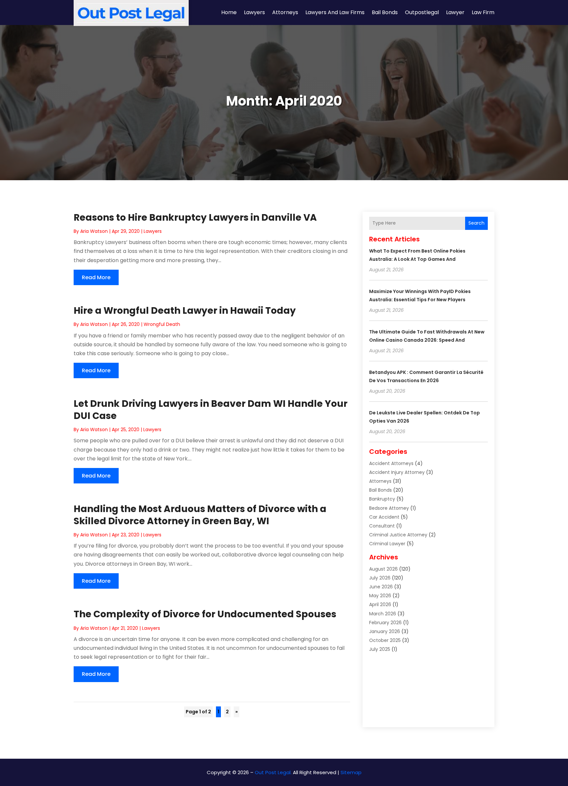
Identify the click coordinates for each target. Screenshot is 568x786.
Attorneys (285, 12)
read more (96, 277)
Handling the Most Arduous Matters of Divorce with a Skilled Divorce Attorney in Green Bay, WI (200, 515)
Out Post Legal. (273, 772)
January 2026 (384, 631)
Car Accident (384, 517)
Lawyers (254, 12)
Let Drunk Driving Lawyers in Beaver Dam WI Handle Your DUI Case (210, 409)
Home (229, 12)
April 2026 (380, 604)
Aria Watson (94, 231)
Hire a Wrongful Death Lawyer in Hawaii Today (185, 310)
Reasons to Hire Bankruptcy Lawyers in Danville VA (195, 217)
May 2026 (380, 595)
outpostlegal (422, 12)
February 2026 (385, 622)
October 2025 (385, 640)
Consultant (382, 526)
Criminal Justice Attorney (398, 534)
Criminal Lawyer (387, 543)
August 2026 (383, 569)
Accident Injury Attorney (397, 472)
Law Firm (483, 12)
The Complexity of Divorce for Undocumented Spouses (205, 614)
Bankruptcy (382, 499)
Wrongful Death (162, 324)
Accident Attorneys (391, 463)
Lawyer (455, 12)
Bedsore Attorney (389, 508)
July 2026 (379, 578)
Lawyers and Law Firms (335, 12)
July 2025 (379, 649)
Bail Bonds (385, 12)
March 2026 (382, 613)
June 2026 (381, 586)
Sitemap (351, 772)
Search (476, 223)
